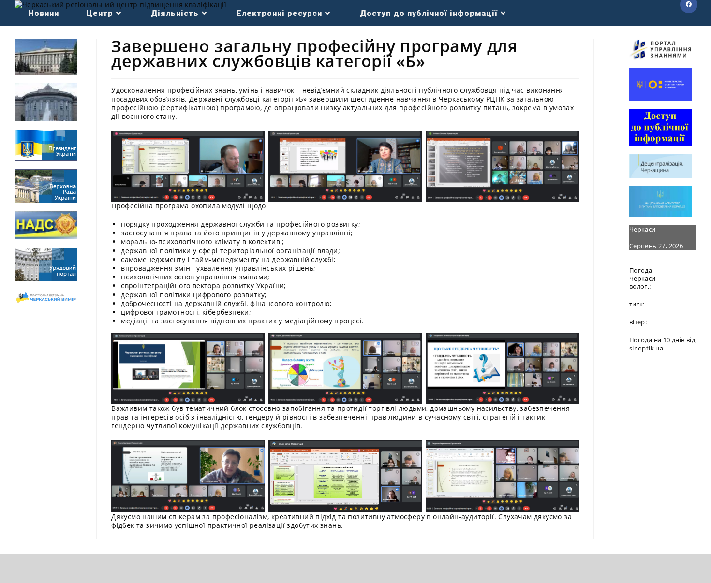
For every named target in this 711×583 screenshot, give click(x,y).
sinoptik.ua (646, 348)
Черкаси (642, 229)
